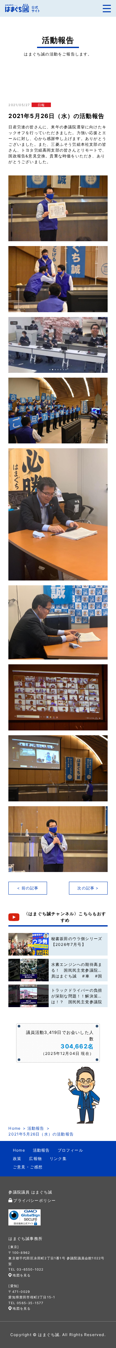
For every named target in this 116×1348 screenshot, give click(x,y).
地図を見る (22, 1275)
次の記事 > (88, 888)
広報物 (35, 1158)
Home (14, 1128)
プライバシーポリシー (34, 1200)
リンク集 (58, 1158)
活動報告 (35, 1128)
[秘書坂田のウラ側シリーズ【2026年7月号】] (28, 944)
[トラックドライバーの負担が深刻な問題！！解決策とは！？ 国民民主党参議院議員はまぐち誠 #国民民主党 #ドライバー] (28, 996)
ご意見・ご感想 (28, 1167)
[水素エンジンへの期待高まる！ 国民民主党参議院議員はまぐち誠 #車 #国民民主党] (28, 970)
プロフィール (70, 1150)
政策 (17, 1158)
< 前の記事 (27, 888)
